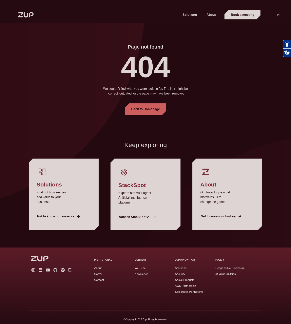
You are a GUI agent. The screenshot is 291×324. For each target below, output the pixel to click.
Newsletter (141, 273)
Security (180, 273)
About (211, 14)
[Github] (55, 270)
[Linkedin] (41, 270)
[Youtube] (48, 270)
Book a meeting (242, 14)
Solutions (190, 14)
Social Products (184, 279)
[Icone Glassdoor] (70, 270)
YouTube (140, 268)
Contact (99, 279)
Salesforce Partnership (189, 291)
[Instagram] (33, 270)
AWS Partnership (185, 285)
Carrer (98, 273)
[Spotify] (63, 270)
